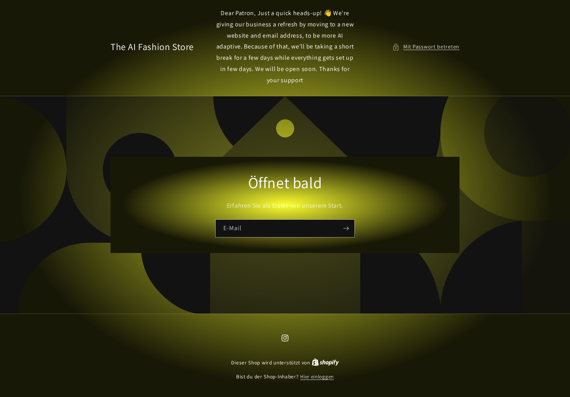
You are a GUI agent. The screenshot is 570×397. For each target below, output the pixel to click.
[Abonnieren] (345, 228)
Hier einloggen (317, 376)
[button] (425, 47)
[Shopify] (325, 362)
